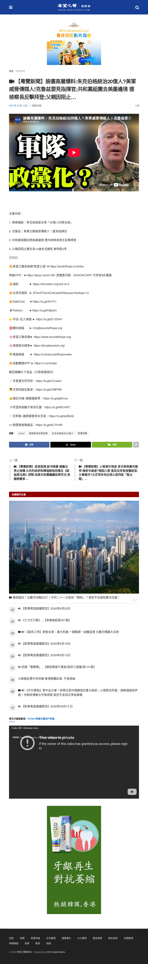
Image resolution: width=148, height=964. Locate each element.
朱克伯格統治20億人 (63, 433)
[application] (74, 762)
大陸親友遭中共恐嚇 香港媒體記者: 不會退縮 (46, 678)
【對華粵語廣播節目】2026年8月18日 (45, 643)
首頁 (11, 70)
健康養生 (66, 938)
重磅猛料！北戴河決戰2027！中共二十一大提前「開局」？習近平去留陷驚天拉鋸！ (66, 597)
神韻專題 (13, 943)
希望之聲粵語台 (24, 951)
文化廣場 (82, 938)
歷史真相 (113, 938)
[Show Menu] (10, 7)
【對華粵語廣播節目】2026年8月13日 (45, 655)
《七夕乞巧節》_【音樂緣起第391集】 (46, 620)
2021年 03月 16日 (18, 105)
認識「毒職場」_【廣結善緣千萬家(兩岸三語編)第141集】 (58, 667)
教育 (37, 943)
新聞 (22, 938)
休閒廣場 (128, 938)
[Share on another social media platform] (136, 445)
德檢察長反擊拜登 (38, 433)
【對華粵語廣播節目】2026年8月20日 (45, 608)
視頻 (48, 943)
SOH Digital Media (56, 951)
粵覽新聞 (82, 433)
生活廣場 (51, 938)
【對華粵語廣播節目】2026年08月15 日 (47, 706)
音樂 (27, 943)
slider (21, 433)
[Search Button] (137, 7)
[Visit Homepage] (74, 7)
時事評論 (35, 938)
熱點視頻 (20, 70)
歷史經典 (97, 938)
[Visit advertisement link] (74, 45)
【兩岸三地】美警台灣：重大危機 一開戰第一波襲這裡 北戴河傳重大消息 (71, 632)
